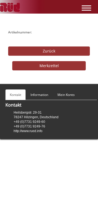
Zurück (49, 51)
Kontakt (15, 94)
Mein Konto (66, 94)
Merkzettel (49, 65)
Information (39, 94)
